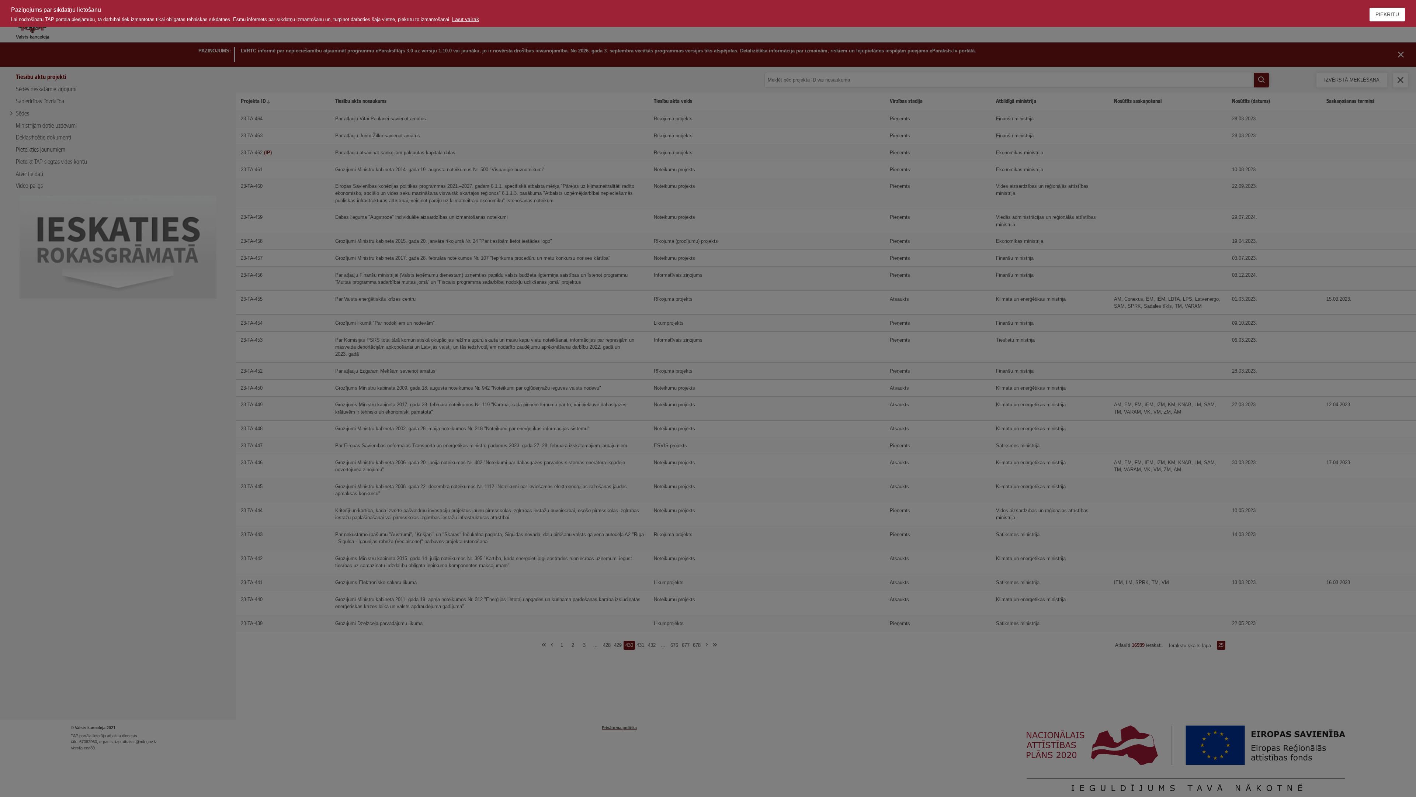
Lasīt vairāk (465, 19)
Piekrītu (1387, 14)
